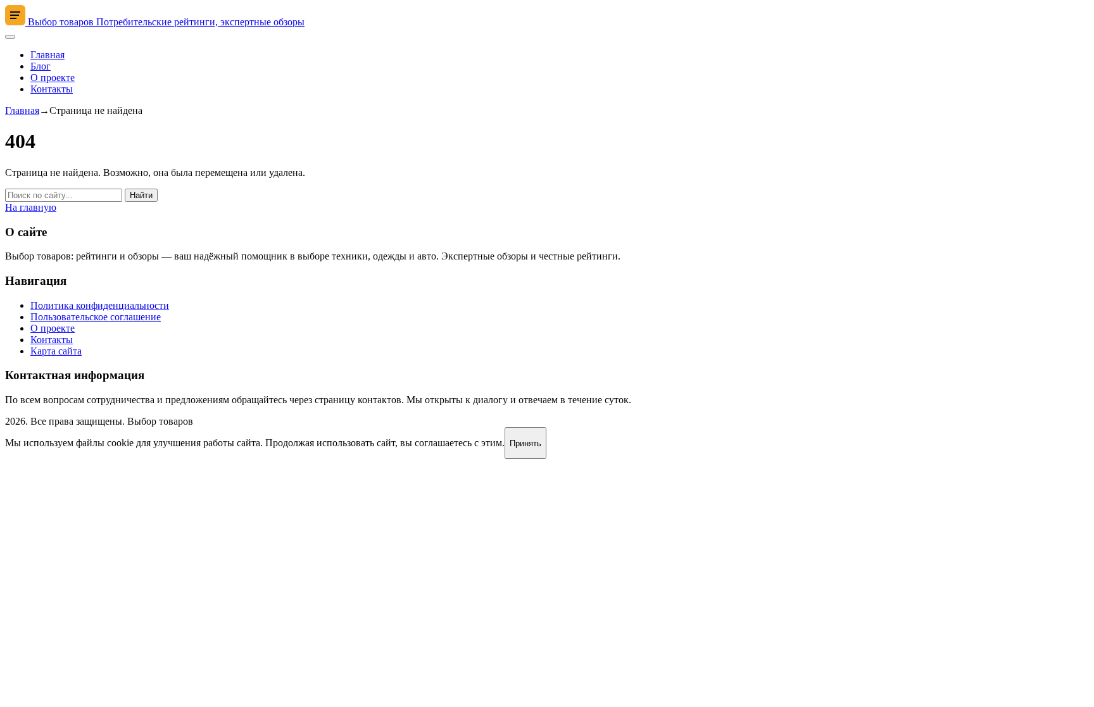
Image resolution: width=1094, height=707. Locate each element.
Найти (141, 195)
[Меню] (10, 37)
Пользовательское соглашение (95, 316)
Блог (40, 66)
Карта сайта (56, 351)
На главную (30, 207)
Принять (525, 443)
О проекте (52, 77)
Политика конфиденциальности (99, 305)
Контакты (51, 89)
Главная (47, 54)
